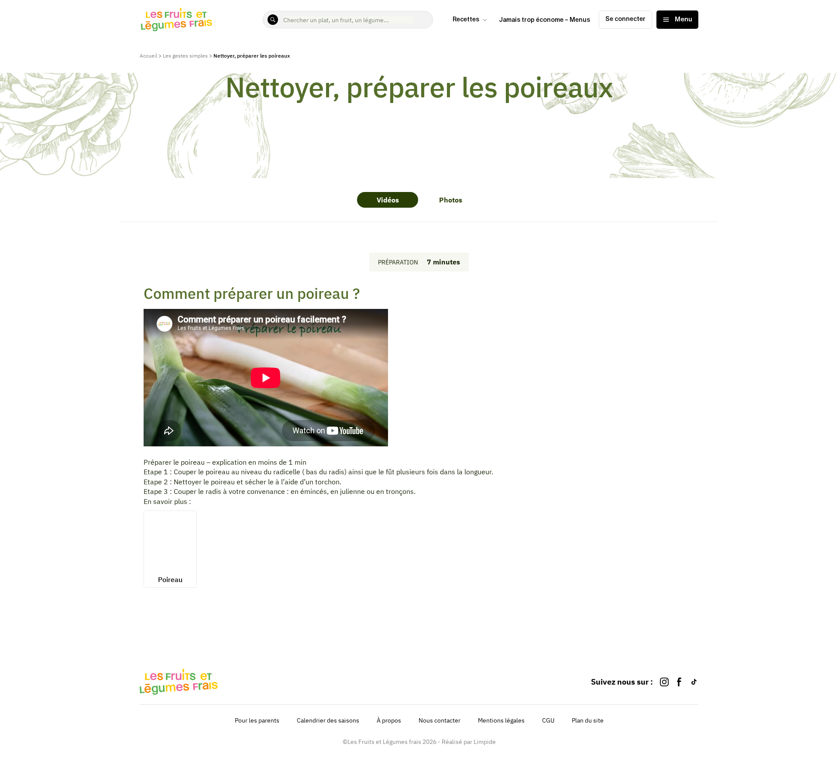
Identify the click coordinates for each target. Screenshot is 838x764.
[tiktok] (694, 681)
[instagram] (664, 681)
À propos (389, 720)
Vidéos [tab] (388, 199)
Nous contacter (439, 720)
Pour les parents (257, 720)
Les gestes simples (185, 55)
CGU (548, 720)
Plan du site (588, 720)
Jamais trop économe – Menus (544, 20)
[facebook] (679, 681)
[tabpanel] (419, 374)
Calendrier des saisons (328, 720)
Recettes (466, 20)
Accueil (148, 55)
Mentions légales (501, 720)
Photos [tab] (450, 199)
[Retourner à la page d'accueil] (177, 19)
